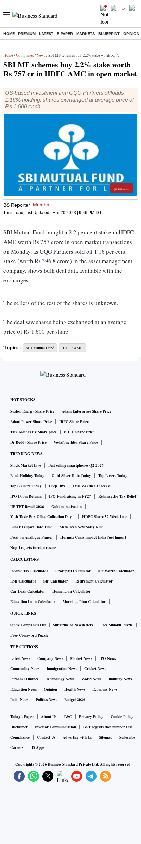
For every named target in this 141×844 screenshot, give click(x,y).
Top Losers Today (112, 475)
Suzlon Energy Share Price (32, 411)
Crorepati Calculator (73, 570)
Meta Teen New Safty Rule (81, 527)
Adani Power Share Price (31, 421)
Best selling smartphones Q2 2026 (76, 465)
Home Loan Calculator (71, 591)
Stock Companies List (28, 625)
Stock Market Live (25, 465)
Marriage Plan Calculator (84, 601)
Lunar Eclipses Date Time (31, 527)
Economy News (104, 689)
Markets (85, 33)
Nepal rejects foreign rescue (33, 547)
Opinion (131, 33)
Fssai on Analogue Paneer (31, 537)
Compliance (20, 737)
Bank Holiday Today (27, 475)
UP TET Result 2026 (27, 506)
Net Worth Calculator (116, 570)
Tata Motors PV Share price (33, 432)
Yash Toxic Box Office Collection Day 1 (42, 516)
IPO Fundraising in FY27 (70, 496)
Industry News (120, 679)
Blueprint (109, 33)
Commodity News (24, 668)
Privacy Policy (91, 716)
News (41, 55)
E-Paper (65, 33)
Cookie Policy (122, 716)
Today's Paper (22, 716)
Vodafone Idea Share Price (76, 442)
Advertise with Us (77, 737)
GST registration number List (107, 727)
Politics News (46, 699)
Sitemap (105, 737)
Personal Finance (24, 679)
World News (91, 679)
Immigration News (62, 668)
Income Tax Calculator (29, 570)
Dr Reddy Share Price (28, 442)
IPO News (107, 658)
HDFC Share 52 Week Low (104, 516)
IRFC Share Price (74, 421)
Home (9, 33)
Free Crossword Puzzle (29, 635)
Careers (16, 747)
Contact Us (46, 737)
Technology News (60, 679)
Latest (46, 33)
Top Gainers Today (26, 486)
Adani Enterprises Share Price (86, 411)
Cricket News (95, 668)
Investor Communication (55, 727)
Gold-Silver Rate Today (71, 475)
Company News (50, 658)
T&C (68, 716)
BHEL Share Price (79, 432)
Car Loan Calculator (27, 591)
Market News (81, 658)
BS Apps (37, 747)
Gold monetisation (66, 506)
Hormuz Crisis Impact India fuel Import (93, 537)
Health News (74, 689)
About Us (48, 716)
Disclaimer (19, 727)
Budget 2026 (74, 699)
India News (19, 699)
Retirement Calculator (94, 581)
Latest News (20, 658)
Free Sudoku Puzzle (116, 625)
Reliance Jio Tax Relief (117, 496)
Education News (23, 689)
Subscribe (127, 737)
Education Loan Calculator (32, 601)
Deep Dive (57, 486)
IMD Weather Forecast (92, 486)
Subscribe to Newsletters (73, 625)
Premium (27, 33)
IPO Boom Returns (26, 496)
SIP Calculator (55, 581)
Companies (25, 55)
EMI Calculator (23, 581)
